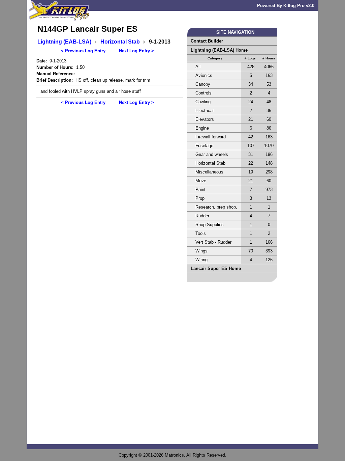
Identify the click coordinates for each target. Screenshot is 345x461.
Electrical (204, 110)
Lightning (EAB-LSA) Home (219, 50)
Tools (200, 233)
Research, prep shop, (216, 207)
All (197, 66)
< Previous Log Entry (83, 50)
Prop (200, 198)
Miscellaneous (209, 171)
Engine (202, 128)
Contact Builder (207, 41)
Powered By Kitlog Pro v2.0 (285, 5)
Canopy (202, 84)
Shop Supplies (209, 224)
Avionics (203, 75)
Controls (203, 93)
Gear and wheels (211, 154)
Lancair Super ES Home (216, 268)
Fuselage (204, 145)
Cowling (203, 101)
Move (200, 180)
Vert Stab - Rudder (213, 242)
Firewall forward (210, 136)
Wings (201, 250)
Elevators (204, 119)
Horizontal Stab (120, 42)
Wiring (201, 259)
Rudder (202, 215)
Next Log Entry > (136, 50)
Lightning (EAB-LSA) (64, 42)
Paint (200, 189)
